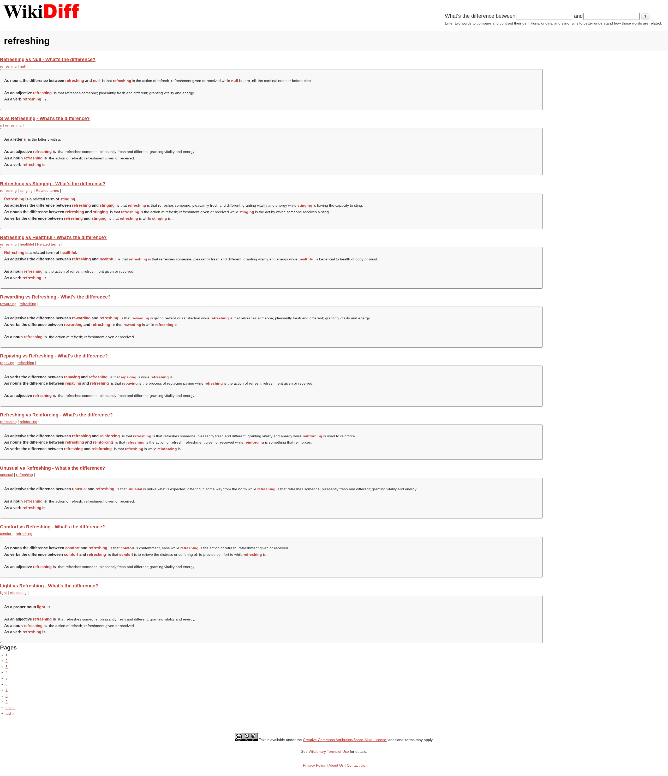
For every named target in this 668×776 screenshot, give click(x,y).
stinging (26, 190)
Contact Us (356, 765)
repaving (7, 363)
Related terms (47, 190)
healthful (27, 244)
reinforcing (28, 422)
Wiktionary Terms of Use (329, 751)
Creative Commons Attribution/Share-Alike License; (345, 740)
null (23, 66)
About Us (336, 765)
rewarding (8, 304)
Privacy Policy (314, 765)
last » (9, 713)
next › (10, 708)
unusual (6, 475)
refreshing (8, 66)
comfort (6, 534)
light (3, 592)
